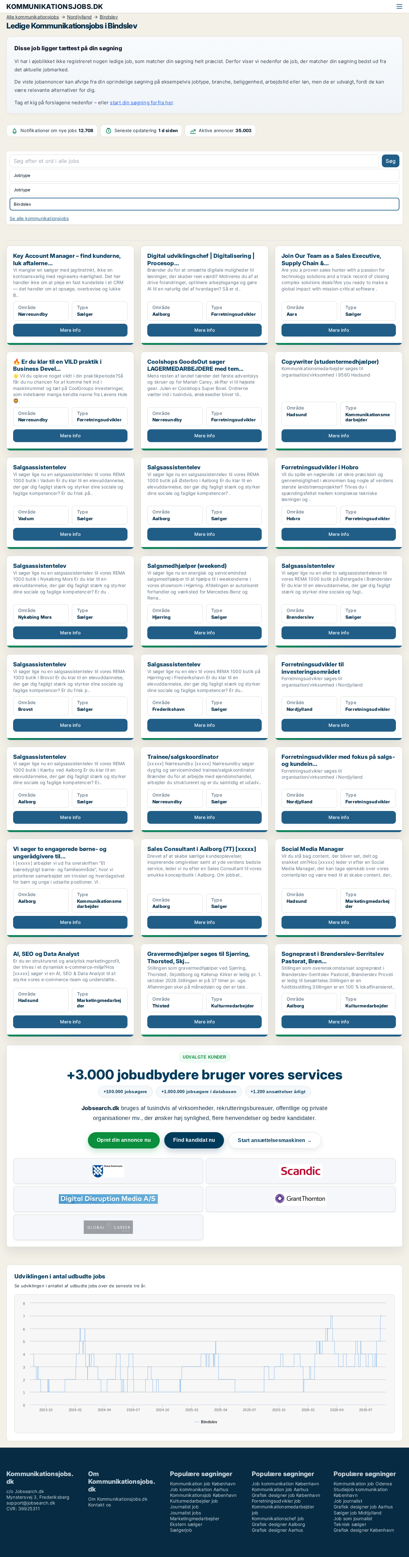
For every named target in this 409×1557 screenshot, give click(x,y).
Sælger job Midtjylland (358, 1512)
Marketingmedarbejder (194, 1518)
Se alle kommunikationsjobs (39, 218)
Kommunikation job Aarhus (280, 1489)
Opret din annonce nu (124, 1140)
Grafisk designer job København (286, 1495)
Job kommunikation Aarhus (199, 1489)
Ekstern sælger (186, 1524)
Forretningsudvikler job (276, 1501)
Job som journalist (353, 1518)
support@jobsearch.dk (30, 1502)
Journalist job (184, 1506)
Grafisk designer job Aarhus (363, 1506)
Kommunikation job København (202, 1483)
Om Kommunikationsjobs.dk (118, 1499)
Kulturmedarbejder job (194, 1501)
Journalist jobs (185, 1512)
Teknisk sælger (350, 1524)
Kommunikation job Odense (363, 1483)
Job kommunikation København (285, 1483)
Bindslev (22, 204)
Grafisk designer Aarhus (277, 1530)
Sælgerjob (181, 1530)
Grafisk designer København (364, 1530)
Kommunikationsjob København (203, 1495)
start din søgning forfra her (141, 102)
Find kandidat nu (194, 1140)
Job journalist (348, 1501)
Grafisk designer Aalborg (278, 1524)
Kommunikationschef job (278, 1518)
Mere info (70, 330)
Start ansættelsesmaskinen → (275, 1140)
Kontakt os (99, 1504)
